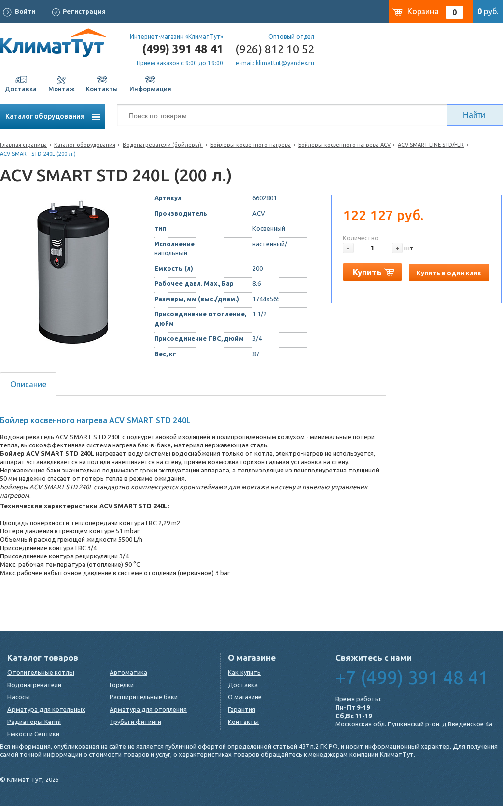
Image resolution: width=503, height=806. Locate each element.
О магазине (245, 697)
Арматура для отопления (148, 709)
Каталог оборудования (45, 116)
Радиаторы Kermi (34, 721)
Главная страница (23, 145)
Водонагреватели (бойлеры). (163, 145)
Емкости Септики (33, 733)
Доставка (243, 684)
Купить (367, 272)
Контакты (243, 721)
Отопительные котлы (40, 672)
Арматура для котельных (46, 709)
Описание (28, 384)
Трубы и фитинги (135, 721)
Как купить (244, 672)
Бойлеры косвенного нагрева (250, 145)
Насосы (18, 697)
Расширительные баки (144, 697)
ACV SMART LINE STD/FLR (431, 145)
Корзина (423, 11)
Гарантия (241, 709)
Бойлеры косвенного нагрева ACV (344, 145)
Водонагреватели (34, 684)
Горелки (122, 684)
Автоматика (128, 672)
